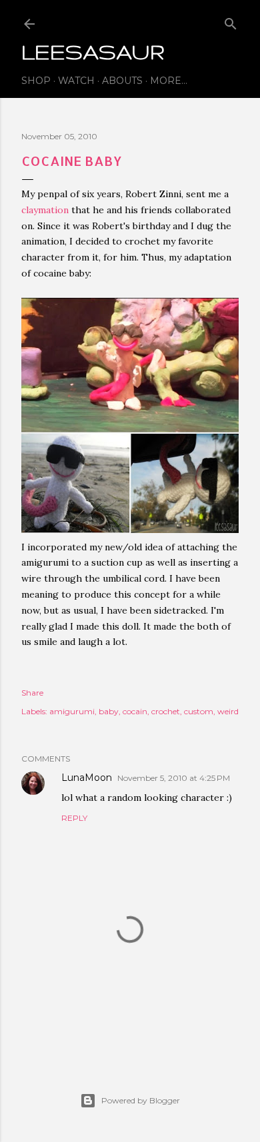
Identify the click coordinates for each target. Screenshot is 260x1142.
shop (36, 81)
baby (109, 711)
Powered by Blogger (140, 1100)
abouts (122, 81)
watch (76, 81)
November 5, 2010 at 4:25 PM (173, 778)
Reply (74, 818)
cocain (135, 711)
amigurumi (72, 711)
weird (228, 711)
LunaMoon (86, 778)
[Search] (231, 21)
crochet (165, 711)
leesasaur (93, 51)
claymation (45, 210)
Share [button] (32, 693)
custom (198, 711)
